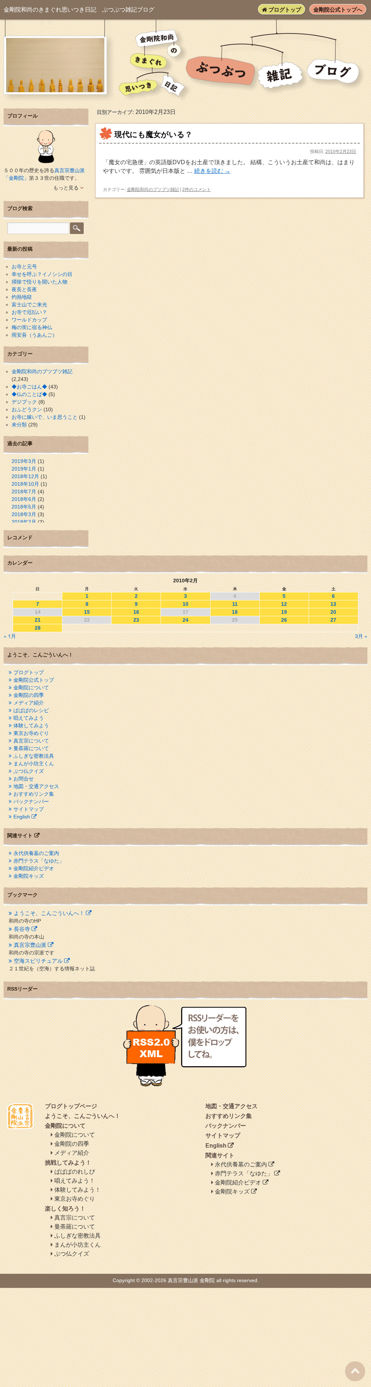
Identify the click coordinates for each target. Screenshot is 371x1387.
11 (235, 604)
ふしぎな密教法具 (33, 756)
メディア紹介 (28, 703)
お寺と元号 (24, 266)
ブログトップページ (71, 1106)
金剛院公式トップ (33, 680)
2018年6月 (24, 499)
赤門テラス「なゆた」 (38, 861)
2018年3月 (24, 514)
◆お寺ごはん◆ (29, 387)
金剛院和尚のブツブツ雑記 (153, 189)
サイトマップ (28, 809)
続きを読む (212, 171)
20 (333, 612)
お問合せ (23, 779)
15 (87, 612)
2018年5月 (24, 507)
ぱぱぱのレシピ (31, 710)
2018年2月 (24, 522)
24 (185, 620)
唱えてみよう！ (74, 1181)
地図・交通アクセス (36, 786)
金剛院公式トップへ (337, 10)
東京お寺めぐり (31, 733)
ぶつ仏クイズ (28, 771)
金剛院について (31, 687)
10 (185, 604)
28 (38, 628)
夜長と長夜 (24, 289)
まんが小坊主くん (33, 763)
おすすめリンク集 (33, 794)
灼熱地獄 (22, 297)
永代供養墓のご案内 (36, 853)
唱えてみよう (28, 718)
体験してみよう (31, 725)
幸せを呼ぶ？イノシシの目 (42, 274)
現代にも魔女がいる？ (153, 134)
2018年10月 (25, 484)
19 (284, 612)
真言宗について (31, 741)
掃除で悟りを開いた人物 (39, 282)
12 (284, 604)
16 (136, 612)
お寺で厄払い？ (29, 312)
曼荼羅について (31, 748)
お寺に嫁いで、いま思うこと (45, 417)
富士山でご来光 (29, 304)
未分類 (19, 424)
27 (333, 620)
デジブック (24, 402)
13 (333, 604)
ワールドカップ (29, 320)
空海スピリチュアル (38, 961)
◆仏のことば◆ (29, 394)
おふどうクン (27, 409)
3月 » (361, 635)
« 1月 (10, 635)
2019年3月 (24, 461)
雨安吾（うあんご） (34, 335)
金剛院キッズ (28, 876)
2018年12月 (25, 476)
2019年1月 (24, 469)
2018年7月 (24, 491)
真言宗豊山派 (30, 945)
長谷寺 (22, 929)
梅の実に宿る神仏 (32, 327)
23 (136, 620)
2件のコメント (196, 189)
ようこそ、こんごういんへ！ (49, 913)
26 (284, 620)
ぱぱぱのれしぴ (74, 1172)
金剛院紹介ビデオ (33, 868)
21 (38, 620)
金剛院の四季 (28, 695)
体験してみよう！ (77, 1190)
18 (235, 612)
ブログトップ (284, 10)
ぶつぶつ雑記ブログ (79, 10)
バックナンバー (31, 801)
